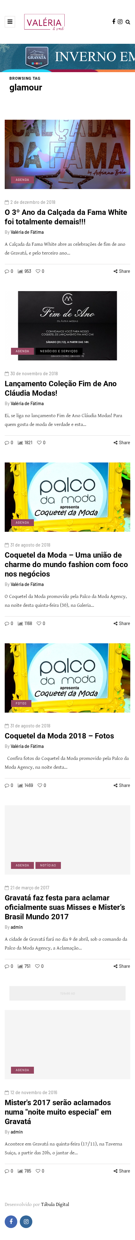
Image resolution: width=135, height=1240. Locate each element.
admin (17, 927)
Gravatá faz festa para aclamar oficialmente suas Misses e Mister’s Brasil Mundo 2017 (65, 907)
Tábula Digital (55, 1205)
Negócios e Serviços (59, 351)
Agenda (22, 179)
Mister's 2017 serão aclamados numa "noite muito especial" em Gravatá (58, 1112)
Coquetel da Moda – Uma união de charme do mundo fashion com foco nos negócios (66, 564)
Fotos (21, 703)
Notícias (48, 865)
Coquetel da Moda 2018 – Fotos (59, 736)
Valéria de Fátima (27, 232)
